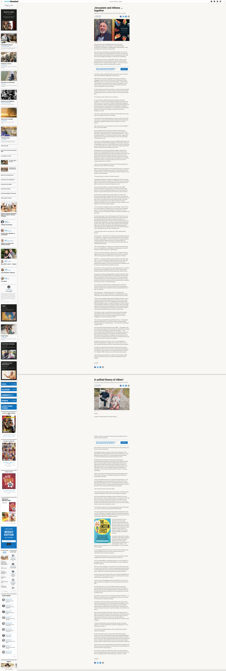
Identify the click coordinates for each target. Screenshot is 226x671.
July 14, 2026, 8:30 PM (9, 628)
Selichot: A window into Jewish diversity (7, 244)
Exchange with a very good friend (13, 567)
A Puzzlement (8, 636)
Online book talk (4, 145)
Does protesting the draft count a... (9, 631)
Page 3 (9, 661)
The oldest (4, 281)
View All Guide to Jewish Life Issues (9, 466)
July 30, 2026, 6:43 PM (9, 616)
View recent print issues (9, 434)
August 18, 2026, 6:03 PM (9, 598)
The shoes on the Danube (8, 82)
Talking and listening (6, 224)
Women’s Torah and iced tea (7, 175)
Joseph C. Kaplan (13, 573)
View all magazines (11, 523)
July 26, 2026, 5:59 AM (9, 622)
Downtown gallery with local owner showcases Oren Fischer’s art (8, 310)
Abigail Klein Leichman (5, 46)
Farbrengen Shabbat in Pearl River (8, 193)
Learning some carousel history (12, 168)
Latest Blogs (13, 552)
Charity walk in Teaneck (6, 198)
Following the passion (7, 45)
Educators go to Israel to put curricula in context (8, 368)
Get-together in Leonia (6, 156)
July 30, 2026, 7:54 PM (9, 610)
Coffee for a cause (6, 63)
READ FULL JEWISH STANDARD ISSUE (8, 414)
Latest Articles (5, 552)
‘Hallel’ (4, 306)
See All (6, 591)
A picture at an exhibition (7, 101)
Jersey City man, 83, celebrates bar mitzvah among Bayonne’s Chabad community (9, 48)
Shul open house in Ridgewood (7, 179)
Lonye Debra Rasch (7, 270)
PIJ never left (8, 653)
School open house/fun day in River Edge (9, 151)
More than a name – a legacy (8, 264)
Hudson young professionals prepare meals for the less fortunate (8, 215)
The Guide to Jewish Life (8, 441)
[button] (224, 1)
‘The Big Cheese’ (5, 138)
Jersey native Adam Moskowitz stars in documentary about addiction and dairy (8, 141)
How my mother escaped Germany (7, 104)
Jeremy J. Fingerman (7, 261)
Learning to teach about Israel (7, 363)
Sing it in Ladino (9, 12)
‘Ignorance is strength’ (7, 119)
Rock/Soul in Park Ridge (6, 184)
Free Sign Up (124, 69)
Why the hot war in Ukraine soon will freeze (7, 123)
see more (14, 389)
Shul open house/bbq (5, 188)
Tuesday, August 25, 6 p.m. (12, 161)
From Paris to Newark (8, 344)
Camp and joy (4, 336)
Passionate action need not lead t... (10, 648)
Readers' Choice (9, 471)
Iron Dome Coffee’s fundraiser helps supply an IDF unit (8, 67)
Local (96, 364)
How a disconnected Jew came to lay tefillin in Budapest (9, 86)
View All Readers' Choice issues (9, 493)
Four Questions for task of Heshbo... (13, 583)
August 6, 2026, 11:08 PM (9, 604)
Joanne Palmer (4, 65)
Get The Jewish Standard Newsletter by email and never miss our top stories (106, 69)
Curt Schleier (98, 385)
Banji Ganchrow (8, 289)
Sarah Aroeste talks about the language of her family (9, 17)
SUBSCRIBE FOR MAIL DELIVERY (9, 436)
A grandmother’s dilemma (8, 272)
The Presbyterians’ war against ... (10, 642)
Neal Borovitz (13, 581)
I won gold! (8, 291)
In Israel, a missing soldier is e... (13, 559)
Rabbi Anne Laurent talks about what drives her (8, 348)
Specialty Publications (6, 499)
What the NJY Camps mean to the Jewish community (8, 339)
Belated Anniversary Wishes (13, 575)
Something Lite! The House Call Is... (10, 625)
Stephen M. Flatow (13, 557)
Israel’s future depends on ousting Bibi (8, 234)
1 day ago (2, 560)
